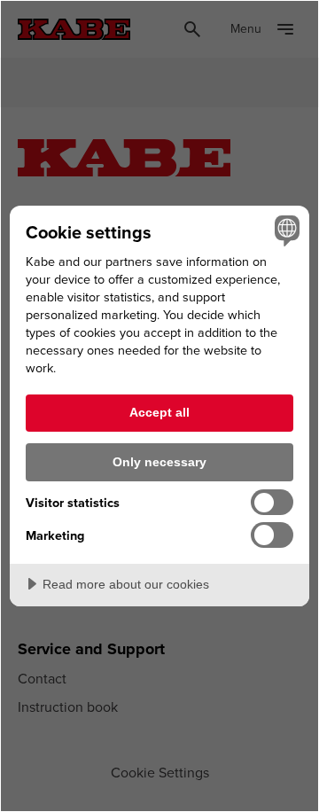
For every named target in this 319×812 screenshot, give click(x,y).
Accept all (159, 412)
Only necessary (159, 462)
